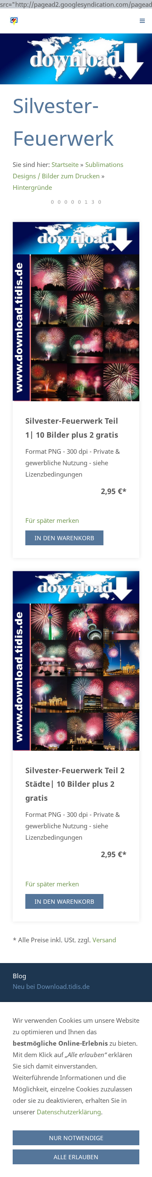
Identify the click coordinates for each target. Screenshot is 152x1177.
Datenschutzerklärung (69, 1112)
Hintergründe (32, 187)
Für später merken (52, 520)
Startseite (65, 164)
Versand (104, 939)
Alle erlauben (76, 1157)
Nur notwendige (76, 1138)
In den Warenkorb (64, 538)
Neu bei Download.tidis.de (51, 986)
